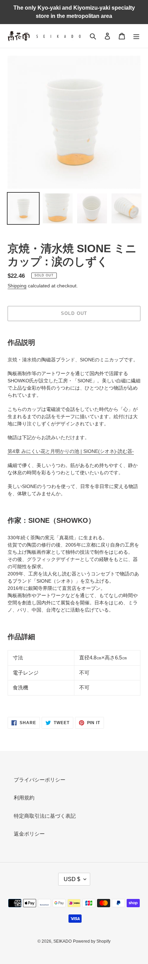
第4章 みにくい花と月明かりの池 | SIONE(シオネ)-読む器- (71, 451)
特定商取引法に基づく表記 (45, 816)
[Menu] (136, 36)
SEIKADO (62, 941)
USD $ (72, 879)
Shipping (17, 285)
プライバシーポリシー (39, 780)
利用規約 (24, 798)
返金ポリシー (29, 834)
